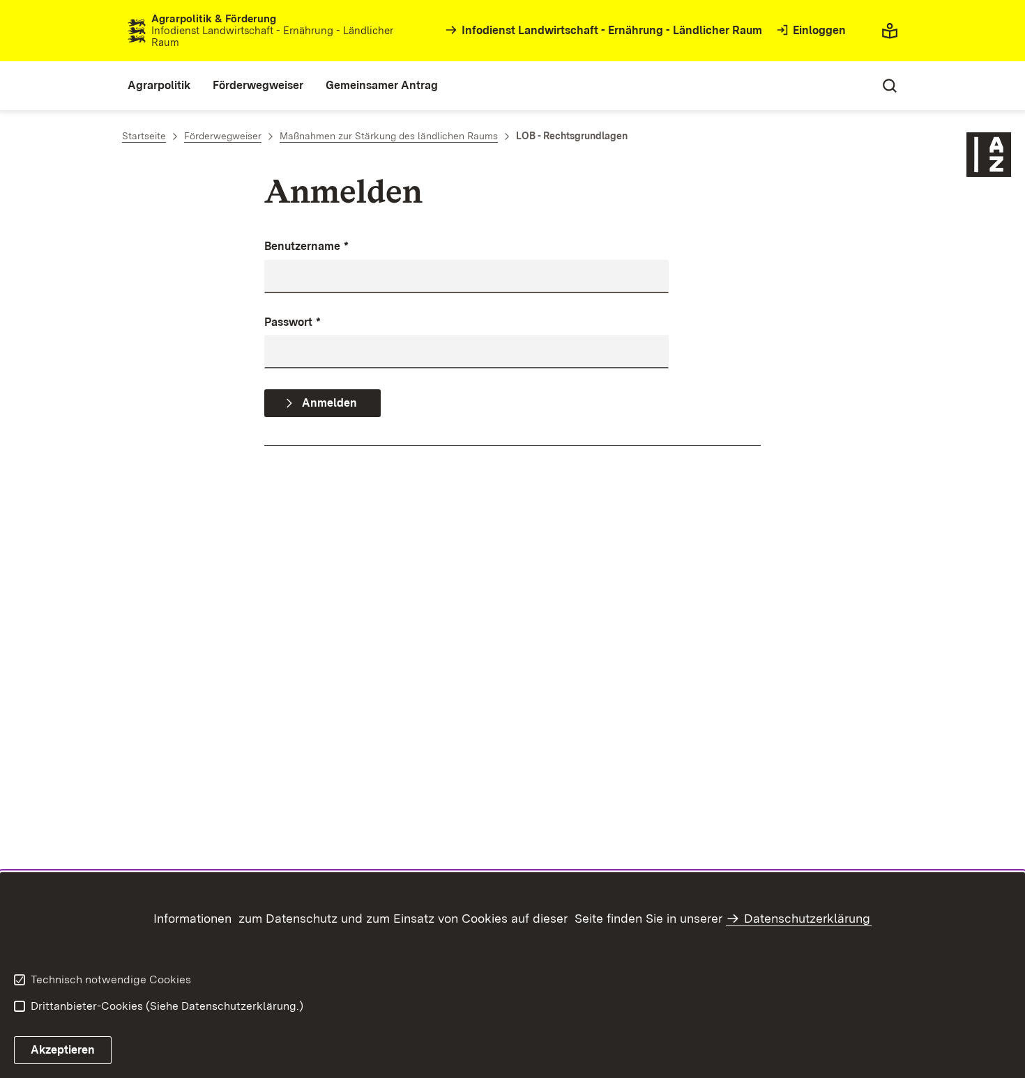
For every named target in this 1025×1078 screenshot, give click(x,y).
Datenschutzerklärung (807, 918)
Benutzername (306, 246)
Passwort (292, 322)
